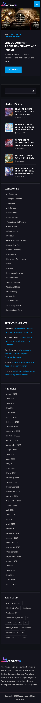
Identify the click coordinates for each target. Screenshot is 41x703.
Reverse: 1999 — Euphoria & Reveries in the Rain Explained (18, 341)
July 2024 (10, 510)
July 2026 (10, 398)
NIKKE (8, 263)
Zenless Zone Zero (14, 310)
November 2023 (13, 547)
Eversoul (10, 236)
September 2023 (13, 556)
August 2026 (11, 394)
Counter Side (11, 226)
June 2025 (10, 459)
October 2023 (12, 552)
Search (33, 91)
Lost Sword (11, 254)
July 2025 (10, 454)
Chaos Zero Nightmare (16, 222)
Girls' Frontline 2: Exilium (16, 240)
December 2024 (13, 487)
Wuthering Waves (14, 305)
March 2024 (11, 528)
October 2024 (12, 496)
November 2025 (13, 436)
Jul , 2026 (20, 177)
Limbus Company (13, 37)
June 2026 (10, 403)
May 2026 (10, 408)
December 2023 (13, 542)
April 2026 (10, 412)
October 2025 (12, 440)
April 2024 (10, 524)
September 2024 (13, 501)
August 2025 (11, 450)
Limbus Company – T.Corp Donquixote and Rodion (20, 46)
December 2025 (13, 431)
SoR (24, 637)
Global (8, 623)
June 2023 (10, 570)
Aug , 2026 (21, 117)
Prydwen (10, 268)
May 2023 (10, 575)
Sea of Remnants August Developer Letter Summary (24, 111)
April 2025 (10, 468)
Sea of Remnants (13, 282)
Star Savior (11, 296)
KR (20, 623)
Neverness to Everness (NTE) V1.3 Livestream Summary (25, 142)
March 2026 (11, 417)
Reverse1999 (26, 627)
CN (28, 618)
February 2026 (12, 422)
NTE (26, 623)
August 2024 (11, 505)
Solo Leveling (11, 291)
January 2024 (12, 538)
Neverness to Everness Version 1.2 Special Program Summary (18, 353)
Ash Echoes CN (11, 613)
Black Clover (11, 212)
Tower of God (12, 301)
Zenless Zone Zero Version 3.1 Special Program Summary (24, 170)
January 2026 (12, 426)
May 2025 (10, 463)
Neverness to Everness (16, 259)
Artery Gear (11, 203)
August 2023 (11, 561)
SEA (22, 632)
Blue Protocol (12, 217)
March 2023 (11, 584)
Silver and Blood (13, 287)
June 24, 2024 (17, 34)
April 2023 (10, 579)
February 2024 (12, 533)
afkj (7, 603)
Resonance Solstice (14, 273)
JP (15, 623)
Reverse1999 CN (12, 632)
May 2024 (10, 519)
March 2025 (11, 473)
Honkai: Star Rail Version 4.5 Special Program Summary (25, 127)
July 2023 (10, 566)
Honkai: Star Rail (13, 245)
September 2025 (13, 445)
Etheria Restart (12, 231)
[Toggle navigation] (37, 4)
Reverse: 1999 (12, 277)
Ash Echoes (11, 208)
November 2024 (13, 491)
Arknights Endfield (14, 198)
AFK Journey (11, 194)
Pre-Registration (12, 627)
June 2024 (10, 514)
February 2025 (12, 477)
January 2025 (12, 482)
